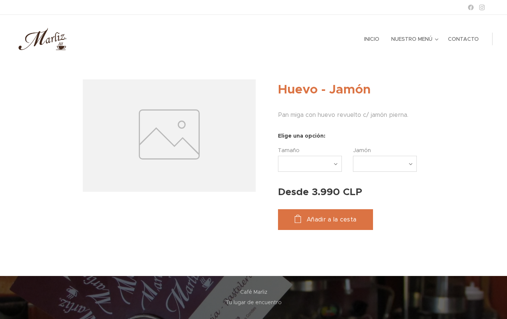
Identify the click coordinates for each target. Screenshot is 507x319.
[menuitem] (373, 39)
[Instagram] (482, 7)
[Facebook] (470, 7)
